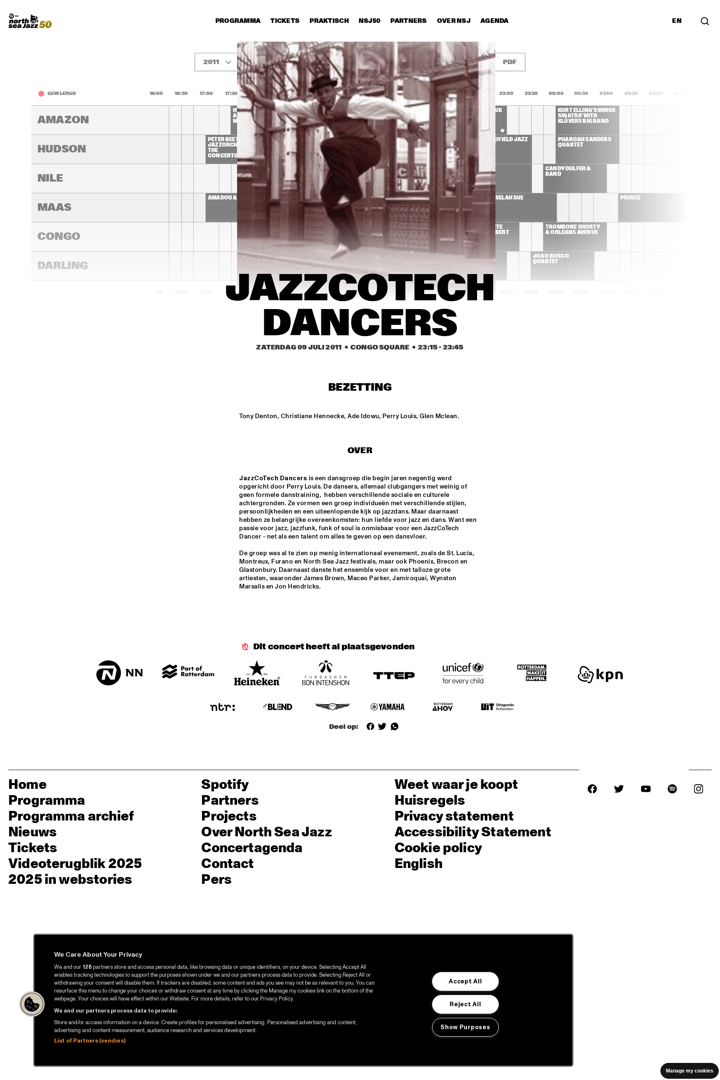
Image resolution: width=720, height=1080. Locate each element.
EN (677, 21)
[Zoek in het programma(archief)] (705, 20)
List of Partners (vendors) (89, 1041)
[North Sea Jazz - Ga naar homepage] (30, 20)
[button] (32, 1004)
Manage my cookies (689, 1071)
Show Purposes (465, 1027)
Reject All (465, 1004)
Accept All (465, 981)
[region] (303, 1000)
